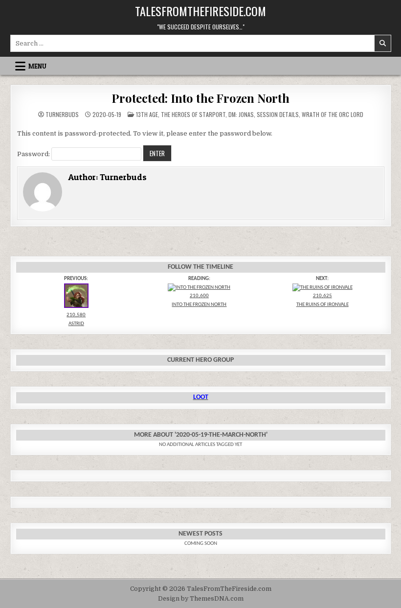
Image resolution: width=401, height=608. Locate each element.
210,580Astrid (76, 319)
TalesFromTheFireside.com (200, 11)
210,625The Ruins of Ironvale (322, 300)
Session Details (278, 114)
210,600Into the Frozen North (199, 300)
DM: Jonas (241, 114)
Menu (37, 66)
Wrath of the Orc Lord (332, 114)
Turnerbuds (62, 114)
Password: (34, 154)
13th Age (147, 114)
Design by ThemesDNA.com (201, 598)
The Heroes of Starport (193, 114)
